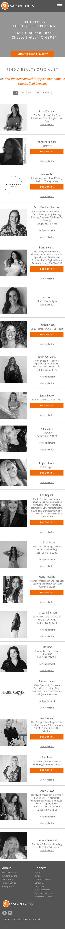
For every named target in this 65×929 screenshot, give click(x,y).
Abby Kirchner (47, 111)
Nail (29, 93)
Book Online (47, 151)
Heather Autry (47, 324)
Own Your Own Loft (43, 879)
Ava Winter (47, 174)
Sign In (37, 872)
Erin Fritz (47, 297)
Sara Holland (47, 718)
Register (38, 876)
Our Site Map (7, 879)
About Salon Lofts (9, 872)
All (16, 93)
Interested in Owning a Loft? (32, 54)
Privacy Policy (8, 886)
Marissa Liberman (47, 612)
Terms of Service (9, 883)
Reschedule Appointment (45, 897)
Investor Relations (9, 876)
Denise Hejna (47, 247)
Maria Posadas (47, 576)
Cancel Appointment (43, 893)
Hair (22, 93)
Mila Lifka (46, 647)
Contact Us (39, 883)
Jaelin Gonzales (47, 356)
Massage (46, 93)
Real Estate (39, 886)
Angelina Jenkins (46, 141)
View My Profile (47, 124)
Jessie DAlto (47, 395)
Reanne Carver (46, 681)
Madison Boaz (47, 542)
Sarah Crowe (47, 791)
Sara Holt (46, 757)
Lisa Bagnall (47, 495)
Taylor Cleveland (47, 840)
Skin (37, 93)
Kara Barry (47, 428)
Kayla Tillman (47, 463)
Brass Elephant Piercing (47, 207)
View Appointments (43, 890)
